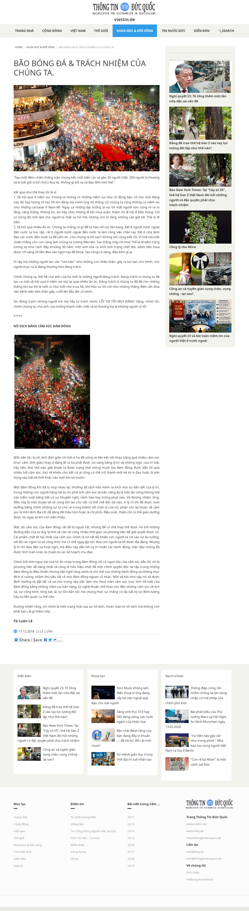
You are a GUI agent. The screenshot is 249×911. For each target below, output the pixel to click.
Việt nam (78, 31)
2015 (130, 838)
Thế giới (101, 31)
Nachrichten (174, 676)
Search (228, 31)
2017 (130, 852)
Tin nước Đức (173, 31)
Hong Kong (78, 852)
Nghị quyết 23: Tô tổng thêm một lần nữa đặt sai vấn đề (61, 693)
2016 (130, 845)
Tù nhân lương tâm (83, 817)
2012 (130, 817)
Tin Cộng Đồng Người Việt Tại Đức (93, 831)
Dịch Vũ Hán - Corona (85, 838)
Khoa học (98, 676)
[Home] (124, 8)
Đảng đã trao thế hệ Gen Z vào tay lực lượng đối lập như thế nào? (61, 712)
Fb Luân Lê (23, 621)
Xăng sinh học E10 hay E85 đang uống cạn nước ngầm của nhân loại (135, 717)
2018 (130, 859)
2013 (130, 824)
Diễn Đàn (202, 31)
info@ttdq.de (195, 852)
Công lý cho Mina (182, 247)
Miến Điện (77, 845)
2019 (130, 866)
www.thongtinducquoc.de (203, 838)
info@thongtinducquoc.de (203, 858)
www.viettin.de (196, 824)
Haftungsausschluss (199, 879)
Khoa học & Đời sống (135, 31)
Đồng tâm (77, 824)
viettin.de (124, 19)
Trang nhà (24, 31)
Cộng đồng (52, 31)
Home (19, 47)
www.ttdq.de (194, 831)
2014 (130, 831)
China (74, 859)
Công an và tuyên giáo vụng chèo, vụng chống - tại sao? (61, 754)
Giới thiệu (192, 872)
